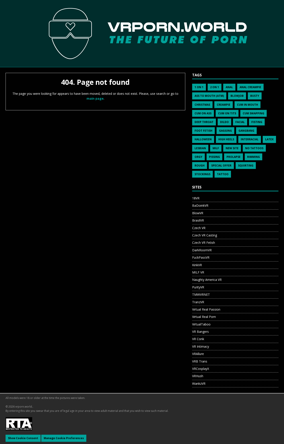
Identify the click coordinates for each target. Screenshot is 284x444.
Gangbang (246, 131)
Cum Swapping (253, 113)
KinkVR (197, 265)
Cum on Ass (203, 113)
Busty (254, 96)
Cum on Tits (227, 113)
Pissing (214, 157)
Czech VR (198, 228)
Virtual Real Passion (206, 309)
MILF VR (198, 272)
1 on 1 (199, 87)
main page (95, 98)
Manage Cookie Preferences (64, 438)
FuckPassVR (200, 257)
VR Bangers (200, 331)
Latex (269, 139)
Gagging (225, 131)
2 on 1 (214, 87)
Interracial (249, 139)
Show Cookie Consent (23, 438)
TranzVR (198, 302)
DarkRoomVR (202, 250)
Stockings (202, 174)
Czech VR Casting (204, 235)
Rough (200, 165)
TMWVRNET (201, 294)
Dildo (224, 122)
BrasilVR (198, 220)
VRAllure (198, 354)
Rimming (253, 157)
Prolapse (234, 157)
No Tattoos (254, 148)
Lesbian (200, 148)
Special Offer (221, 165)
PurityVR (198, 287)
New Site (232, 148)
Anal (229, 87)
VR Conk (198, 339)
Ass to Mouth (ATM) (209, 96)
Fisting (256, 122)
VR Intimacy (200, 346)
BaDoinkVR (200, 205)
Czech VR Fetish (203, 242)
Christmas (202, 105)
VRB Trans (199, 361)
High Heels (226, 139)
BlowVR (197, 213)
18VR (195, 198)
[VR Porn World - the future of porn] (142, 33)
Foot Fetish (203, 131)
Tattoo (223, 174)
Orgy (198, 157)
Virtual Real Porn (204, 317)
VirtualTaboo (201, 324)
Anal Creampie (250, 87)
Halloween (203, 139)
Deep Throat (204, 122)
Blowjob (237, 96)
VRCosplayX (200, 369)
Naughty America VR (207, 280)
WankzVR (198, 383)
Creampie (223, 105)
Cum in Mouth (247, 105)
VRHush (197, 376)
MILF (216, 148)
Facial (240, 122)
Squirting (245, 165)
